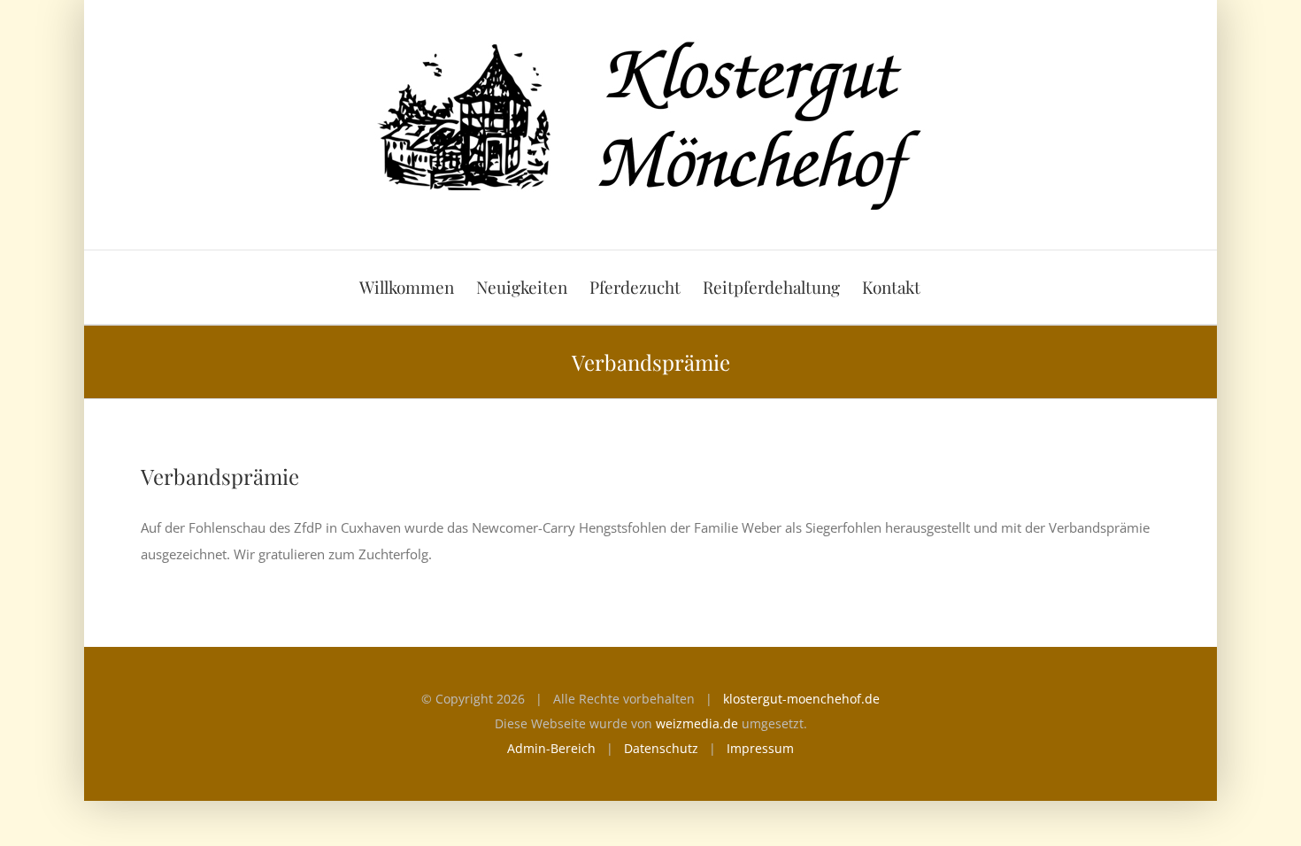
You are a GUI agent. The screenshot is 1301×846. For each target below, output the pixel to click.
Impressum (760, 748)
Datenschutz (661, 748)
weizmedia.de (697, 723)
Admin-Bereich (551, 748)
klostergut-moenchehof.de (801, 698)
